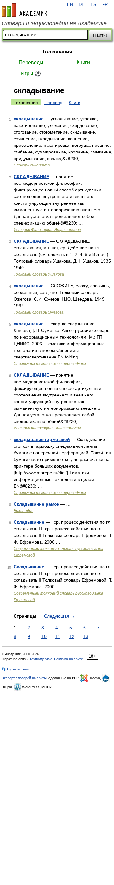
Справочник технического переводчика (50, 363)
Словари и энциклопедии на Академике (54, 23)
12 (71, 636)
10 (44, 636)
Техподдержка (40, 659)
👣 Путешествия (15, 669)
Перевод (53, 102)
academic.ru (24, 10)
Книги (83, 62)
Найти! (100, 35)
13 (85, 636)
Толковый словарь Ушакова (39, 274)
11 (57, 636)
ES (93, 5)
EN (70, 5)
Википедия (23, 510)
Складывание (29, 522)
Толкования (57, 51)
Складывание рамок (36, 504)
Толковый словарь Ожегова (39, 312)
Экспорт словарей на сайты (24, 678)
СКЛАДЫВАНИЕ (31, 176)
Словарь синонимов (32, 165)
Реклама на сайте (68, 659)
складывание (29, 118)
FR (105, 5)
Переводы (31, 62)
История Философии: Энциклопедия (47, 229)
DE (82, 5)
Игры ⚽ (31, 73)
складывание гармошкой (42, 439)
